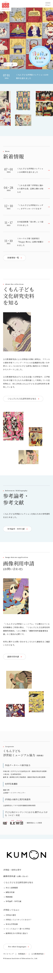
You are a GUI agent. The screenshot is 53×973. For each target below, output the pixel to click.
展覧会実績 (10, 892)
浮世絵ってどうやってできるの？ (19, 920)
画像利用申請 (16, 876)
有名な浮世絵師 (12, 924)
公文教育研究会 (37, 954)
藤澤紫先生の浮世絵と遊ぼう (17, 933)
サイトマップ (8, 954)
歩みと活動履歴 (12, 888)
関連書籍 (9, 897)
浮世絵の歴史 (11, 915)
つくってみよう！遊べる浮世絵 (18, 929)
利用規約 (21, 954)
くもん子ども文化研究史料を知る (18, 882)
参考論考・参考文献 (13, 901)
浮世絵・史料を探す (12, 870)
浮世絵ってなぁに (11, 910)
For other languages (17, 946)
